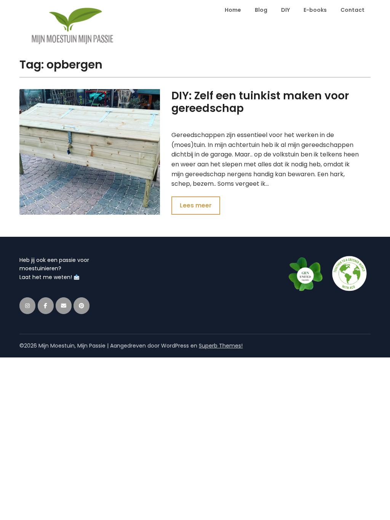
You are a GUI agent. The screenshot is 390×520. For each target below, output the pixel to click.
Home (233, 10)
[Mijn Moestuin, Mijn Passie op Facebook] (46, 305)
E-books (315, 10)
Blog (261, 10)
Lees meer (196, 205)
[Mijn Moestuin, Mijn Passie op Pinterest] (82, 305)
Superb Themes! (221, 345)
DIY (285, 10)
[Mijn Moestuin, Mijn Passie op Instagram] (27, 305)
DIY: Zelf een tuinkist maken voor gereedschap (260, 102)
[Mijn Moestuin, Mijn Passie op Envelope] (64, 305)
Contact (352, 10)
